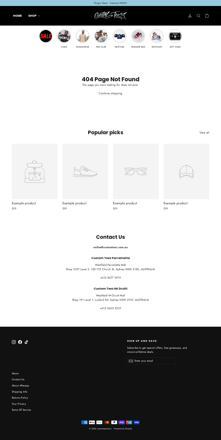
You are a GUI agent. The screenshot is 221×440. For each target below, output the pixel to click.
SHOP (32, 16)
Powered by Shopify (123, 428)
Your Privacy (19, 404)
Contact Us (18, 379)
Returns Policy (20, 398)
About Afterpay (20, 385)
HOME (17, 16)
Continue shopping (110, 93)
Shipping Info (20, 392)
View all (204, 133)
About (15, 373)
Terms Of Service (21, 410)
